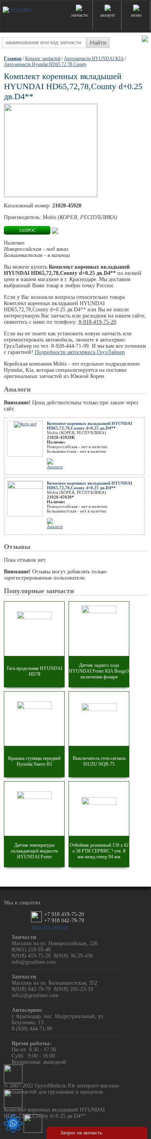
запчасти (79, 15)
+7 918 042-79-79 (64, 920)
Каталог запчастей (42, 58)
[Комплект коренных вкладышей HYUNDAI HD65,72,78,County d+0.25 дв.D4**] (50, 151)
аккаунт (107, 15)
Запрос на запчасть (81, 1133)
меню (136, 15)
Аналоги (55, 466)
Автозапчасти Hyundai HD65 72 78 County (45, 64)
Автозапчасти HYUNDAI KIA (94, 58)
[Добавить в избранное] (55, 230)
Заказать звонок (49, 927)
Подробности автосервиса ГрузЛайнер (80, 352)
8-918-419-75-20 (97, 322)
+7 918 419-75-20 (64, 914)
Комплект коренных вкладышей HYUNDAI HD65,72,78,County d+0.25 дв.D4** (89, 425)
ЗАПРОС (27, 230)
